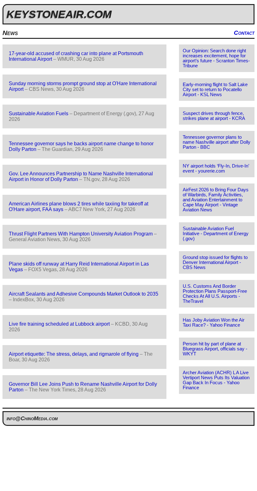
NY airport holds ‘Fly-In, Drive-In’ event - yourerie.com (216, 168)
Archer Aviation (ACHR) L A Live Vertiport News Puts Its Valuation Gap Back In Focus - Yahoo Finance (216, 380)
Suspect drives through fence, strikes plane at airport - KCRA (214, 116)
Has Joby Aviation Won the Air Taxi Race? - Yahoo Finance (213, 323)
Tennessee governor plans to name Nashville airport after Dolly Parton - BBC (216, 142)
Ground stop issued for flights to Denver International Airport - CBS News (215, 262)
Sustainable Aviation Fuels (38, 113)
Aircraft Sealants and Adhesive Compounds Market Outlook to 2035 (83, 294)
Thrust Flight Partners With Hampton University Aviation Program (81, 233)
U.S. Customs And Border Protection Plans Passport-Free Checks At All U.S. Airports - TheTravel (215, 294)
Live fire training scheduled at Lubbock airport (59, 324)
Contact (244, 33)
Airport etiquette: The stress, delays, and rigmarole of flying (74, 354)
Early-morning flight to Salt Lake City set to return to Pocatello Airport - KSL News (215, 89)
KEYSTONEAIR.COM (59, 14)
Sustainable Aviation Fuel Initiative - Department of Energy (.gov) (216, 233)
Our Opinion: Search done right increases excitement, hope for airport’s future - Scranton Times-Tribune (216, 58)
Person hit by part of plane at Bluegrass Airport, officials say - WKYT (215, 348)
